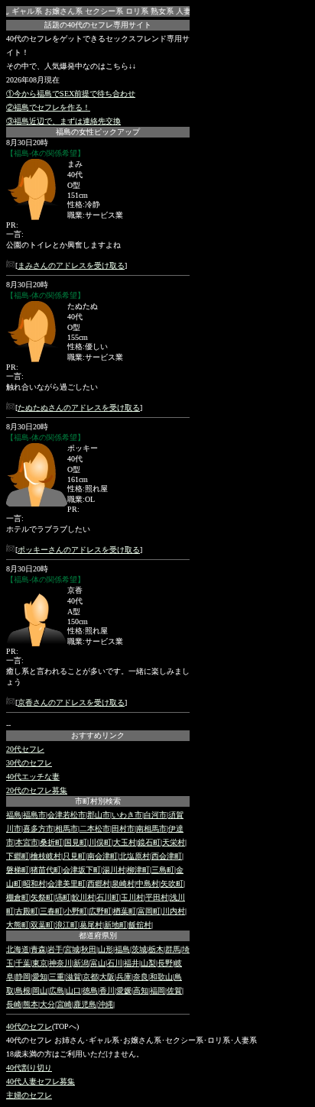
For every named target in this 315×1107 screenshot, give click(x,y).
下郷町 (17, 856)
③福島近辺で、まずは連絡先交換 (63, 121)
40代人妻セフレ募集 (40, 1081)
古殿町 (26, 911)
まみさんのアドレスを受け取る (71, 265)
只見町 (74, 856)
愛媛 (124, 990)
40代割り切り (29, 1067)
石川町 (107, 897)
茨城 (139, 949)
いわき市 (127, 815)
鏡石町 (149, 842)
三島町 (162, 870)
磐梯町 (17, 870)
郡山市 (98, 815)
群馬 (172, 949)
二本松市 (95, 828)
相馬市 (66, 828)
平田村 (156, 897)
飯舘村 (139, 925)
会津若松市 (66, 815)
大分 (47, 1004)
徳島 (90, 990)
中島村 (147, 883)
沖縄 (105, 1004)
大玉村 (124, 842)
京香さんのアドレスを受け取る (71, 702)
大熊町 (17, 925)
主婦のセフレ (29, 1095)
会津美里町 (66, 883)
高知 (140, 990)
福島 (13, 815)
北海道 (17, 949)
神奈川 (60, 963)
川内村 (173, 911)
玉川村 (132, 897)
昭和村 (34, 883)
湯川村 (113, 870)
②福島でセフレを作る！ (48, 107)
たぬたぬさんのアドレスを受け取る (79, 407)
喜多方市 (38, 828)
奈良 (140, 977)
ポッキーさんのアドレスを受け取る (79, 549)
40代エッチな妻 (33, 776)
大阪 (107, 977)
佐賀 (174, 990)
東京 (39, 963)
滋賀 (73, 977)
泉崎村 (123, 883)
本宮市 (26, 842)
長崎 (13, 1004)
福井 (131, 963)
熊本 (30, 1004)
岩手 (55, 949)
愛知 (39, 977)
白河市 (155, 815)
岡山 (39, 990)
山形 (105, 949)
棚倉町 (17, 897)
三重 (56, 977)
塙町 (62, 897)
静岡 (23, 977)
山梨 (148, 963)
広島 (56, 990)
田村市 (123, 828)
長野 (165, 963)
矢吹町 (172, 883)
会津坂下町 (82, 870)
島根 (23, 990)
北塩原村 (134, 856)
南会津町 (102, 856)
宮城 (72, 949)
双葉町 (42, 925)
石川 (114, 963)
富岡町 (149, 911)
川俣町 (100, 842)
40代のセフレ (29, 1026)
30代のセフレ (29, 763)
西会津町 (166, 856)
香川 (107, 990)
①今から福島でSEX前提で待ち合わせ (70, 93)
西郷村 (98, 883)
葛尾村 (91, 925)
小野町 (75, 911)
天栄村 (173, 842)
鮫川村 (83, 897)
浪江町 (66, 925)
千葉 (23, 963)
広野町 (100, 911)
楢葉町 (124, 911)
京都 (90, 977)
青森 (38, 949)
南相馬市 (151, 828)
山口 (73, 990)
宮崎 (64, 1004)
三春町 (51, 911)
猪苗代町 (46, 870)
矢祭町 (42, 897)
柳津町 (138, 870)
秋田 (88, 949)
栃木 (156, 949)
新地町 (115, 925)
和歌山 (161, 977)
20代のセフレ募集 (36, 790)
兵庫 (124, 977)
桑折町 (51, 842)
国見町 (75, 842)
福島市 (34, 815)
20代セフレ (25, 749)
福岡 (157, 990)
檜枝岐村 (46, 856)
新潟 (81, 963)
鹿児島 (84, 1004)
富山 (98, 963)
